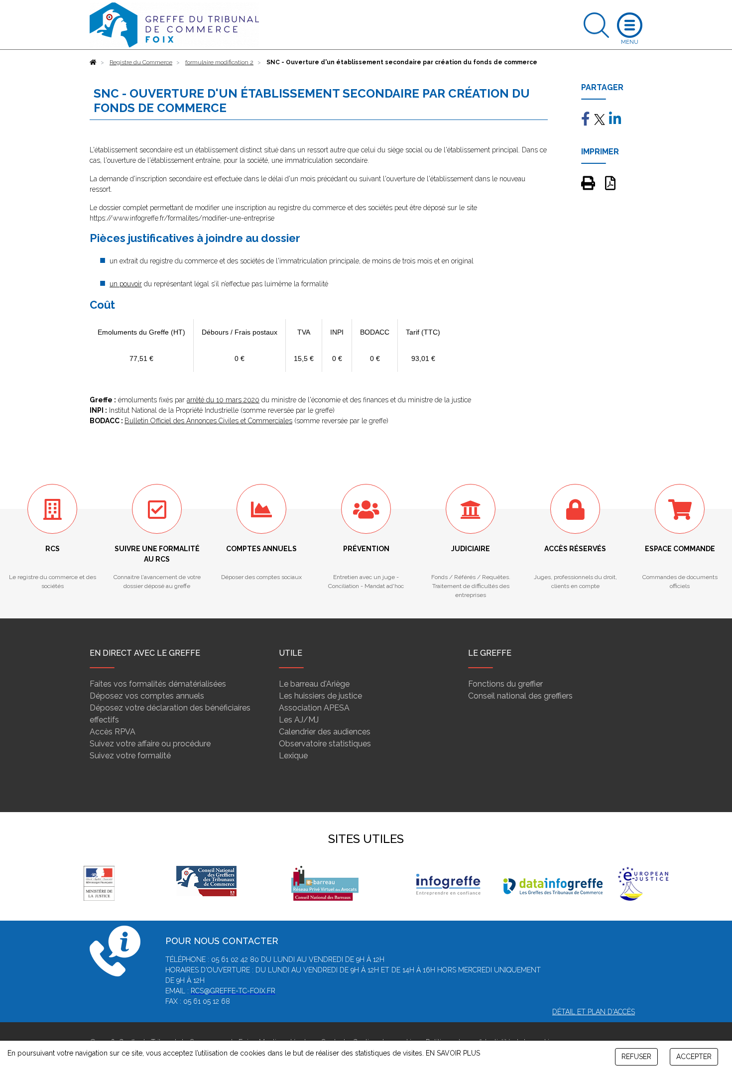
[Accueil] (93, 62)
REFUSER (636, 1057)
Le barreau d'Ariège (314, 684)
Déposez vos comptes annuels (147, 696)
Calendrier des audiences (324, 731)
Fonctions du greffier (505, 684)
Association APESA (314, 708)
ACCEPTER (694, 1057)
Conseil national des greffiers (520, 696)
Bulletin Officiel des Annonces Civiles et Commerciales (208, 421)
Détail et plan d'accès (593, 1012)
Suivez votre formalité (130, 755)
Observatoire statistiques (325, 743)
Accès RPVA (112, 731)
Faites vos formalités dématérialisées (158, 684)
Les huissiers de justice (320, 696)
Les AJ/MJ (299, 719)
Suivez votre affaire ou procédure (150, 743)
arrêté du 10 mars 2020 (223, 400)
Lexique (293, 755)
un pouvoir (126, 284)
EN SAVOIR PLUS (453, 1053)
